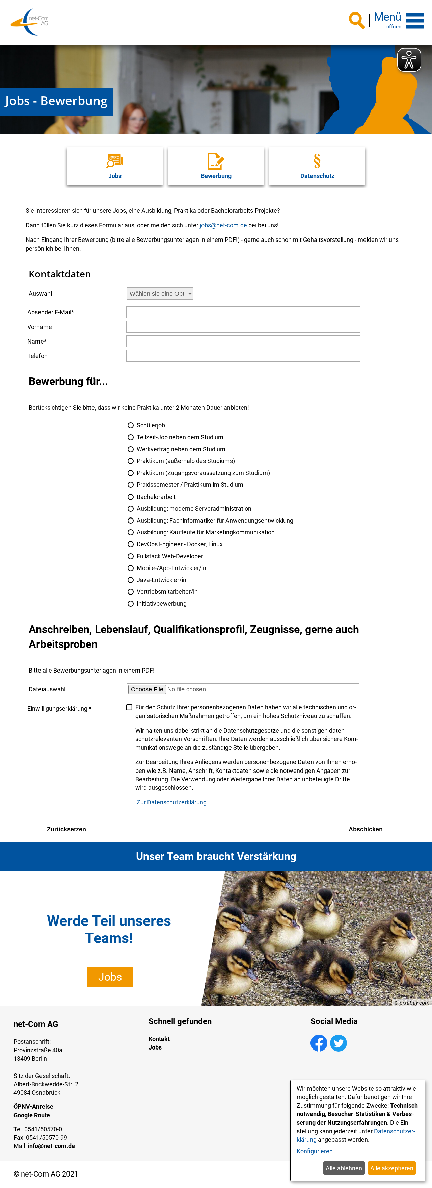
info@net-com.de (51, 1145)
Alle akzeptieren (391, 1168)
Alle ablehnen (344, 1168)
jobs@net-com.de (223, 225)
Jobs (110, 976)
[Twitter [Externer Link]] (338, 1049)
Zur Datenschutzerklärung (172, 802)
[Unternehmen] (29, 22)
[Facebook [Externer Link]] (318, 1049)
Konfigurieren (315, 1151)
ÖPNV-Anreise (33, 1106)
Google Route (32, 1115)
